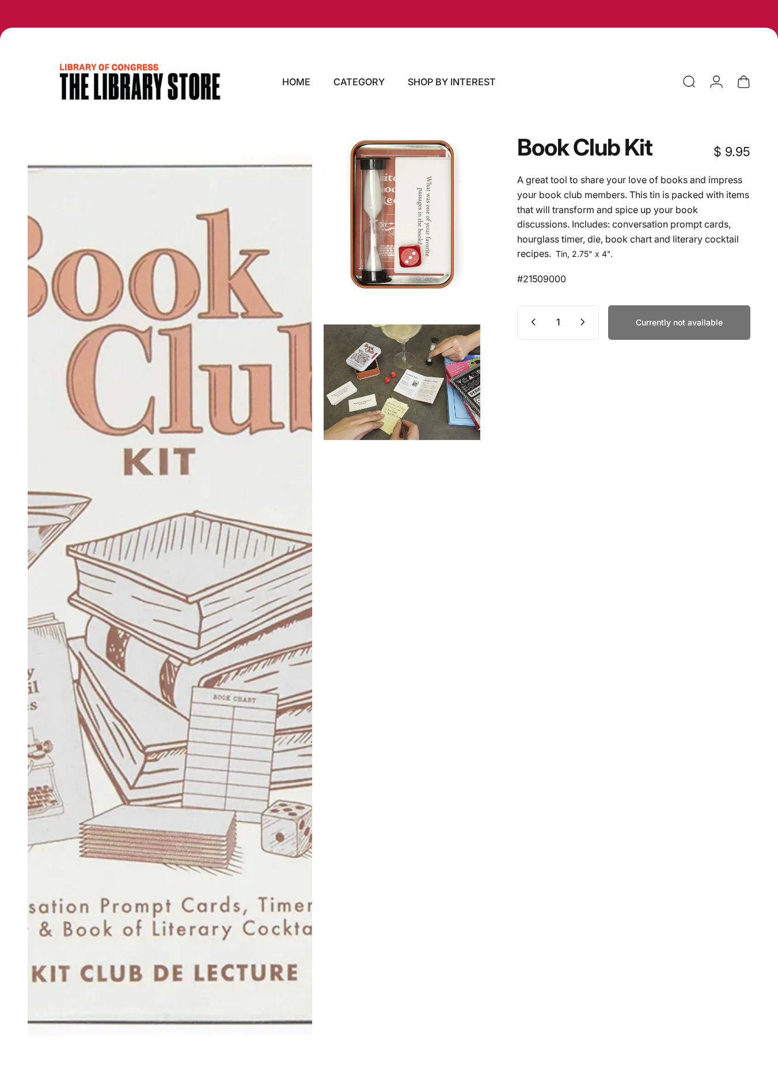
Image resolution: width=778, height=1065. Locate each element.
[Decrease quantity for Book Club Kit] (531, 322)
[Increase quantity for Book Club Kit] (585, 322)
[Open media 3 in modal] (402, 382)
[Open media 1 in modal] (170, 594)
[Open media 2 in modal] (402, 214)
